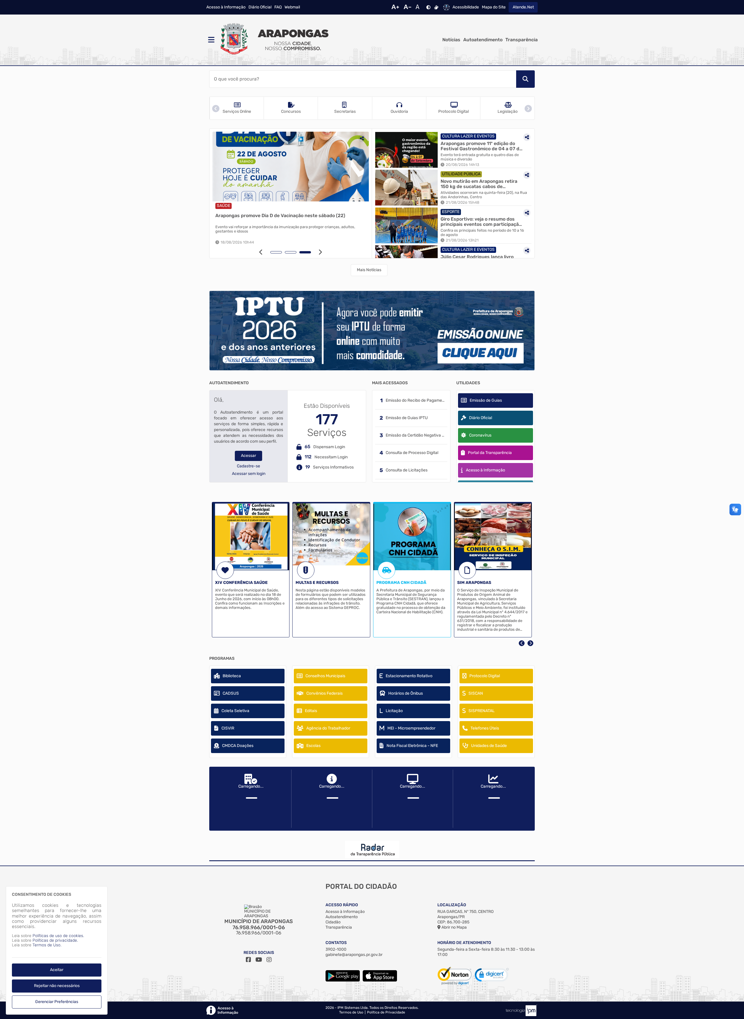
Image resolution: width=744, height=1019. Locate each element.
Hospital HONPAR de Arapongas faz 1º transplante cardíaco (306, 215)
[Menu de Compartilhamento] (230, 138)
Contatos (336, 942)
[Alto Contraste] (428, 7)
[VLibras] (436, 7)
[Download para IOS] (380, 980)
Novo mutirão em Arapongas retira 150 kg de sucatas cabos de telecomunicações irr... (479, 183)
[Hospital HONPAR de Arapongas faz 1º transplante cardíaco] (315, 166)
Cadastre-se (248, 466)
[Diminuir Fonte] (407, 7)
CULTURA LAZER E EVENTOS (468, 136)
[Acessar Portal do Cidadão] (273, 39)
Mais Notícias (369, 269)
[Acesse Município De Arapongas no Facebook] (248, 959)
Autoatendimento (482, 39)
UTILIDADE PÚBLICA (461, 173)
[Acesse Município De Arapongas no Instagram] (269, 959)
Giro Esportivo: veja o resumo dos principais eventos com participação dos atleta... (481, 221)
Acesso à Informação (226, 7)
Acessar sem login (248, 473)
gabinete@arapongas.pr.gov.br (354, 954)
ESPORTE (450, 211)
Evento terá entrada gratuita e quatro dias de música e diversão (480, 157)
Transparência (521, 39)
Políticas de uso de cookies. (58, 935)
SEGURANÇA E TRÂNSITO (283, 205)
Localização (451, 904)
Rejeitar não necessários (57, 985)
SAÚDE (248, 205)
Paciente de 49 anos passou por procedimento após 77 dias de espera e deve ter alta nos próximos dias (313, 229)
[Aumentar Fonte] (395, 7)
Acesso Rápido (342, 904)
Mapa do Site (494, 7)
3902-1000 (336, 949)
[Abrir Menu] (210, 39)
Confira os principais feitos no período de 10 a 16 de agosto (482, 232)
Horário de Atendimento (464, 942)
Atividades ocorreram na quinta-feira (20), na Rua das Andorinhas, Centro (484, 195)
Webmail (292, 7)
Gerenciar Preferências (56, 1001)
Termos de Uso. (47, 945)
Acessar (248, 455)
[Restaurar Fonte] (419, 7)
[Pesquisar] (525, 79)
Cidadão (333, 922)
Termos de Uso (351, 1012)
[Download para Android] (343, 980)
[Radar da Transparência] (372, 849)
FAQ (278, 7)
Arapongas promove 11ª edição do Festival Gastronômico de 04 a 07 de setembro (481, 146)
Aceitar (56, 969)
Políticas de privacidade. (55, 940)
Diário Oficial (259, 7)
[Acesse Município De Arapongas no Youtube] (258, 959)
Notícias (451, 39)
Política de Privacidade (386, 1012)
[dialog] (57, 950)
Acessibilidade (466, 7)
